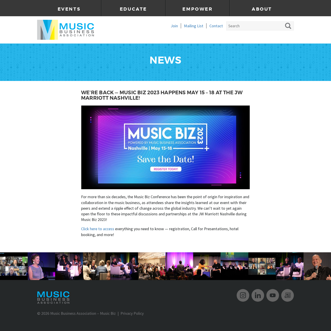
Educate (133, 9)
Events (69, 9)
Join (174, 25)
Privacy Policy (132, 313)
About (262, 9)
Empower (197, 9)
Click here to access (97, 228)
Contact (216, 25)
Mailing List (193, 25)
